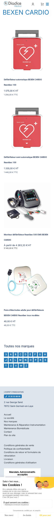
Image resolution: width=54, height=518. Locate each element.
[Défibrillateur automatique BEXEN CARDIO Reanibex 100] (27, 28)
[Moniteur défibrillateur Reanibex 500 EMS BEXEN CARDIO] (27, 184)
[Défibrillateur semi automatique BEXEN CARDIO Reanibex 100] (27, 106)
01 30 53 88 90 (14, 396)
